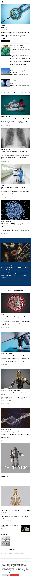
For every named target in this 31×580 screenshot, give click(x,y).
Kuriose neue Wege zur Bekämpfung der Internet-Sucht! (15, 268)
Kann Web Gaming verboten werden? (14, 432)
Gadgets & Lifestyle (13, 265)
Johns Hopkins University (8, 553)
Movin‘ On (4, 27)
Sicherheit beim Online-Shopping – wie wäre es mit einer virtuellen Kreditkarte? (20, 49)
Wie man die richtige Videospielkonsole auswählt (15, 119)
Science (3, 25)
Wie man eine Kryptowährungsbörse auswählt (9, 526)
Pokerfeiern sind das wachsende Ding (14, 356)
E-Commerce (19, 45)
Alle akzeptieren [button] (14, 575)
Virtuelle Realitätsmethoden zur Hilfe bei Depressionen (13, 188)
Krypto (3, 508)
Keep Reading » (6, 280)
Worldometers (21, 553)
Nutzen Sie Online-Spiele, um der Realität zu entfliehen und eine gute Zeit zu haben (15, 318)
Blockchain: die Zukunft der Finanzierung (15, 510)
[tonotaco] (5, 541)
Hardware (4, 116)
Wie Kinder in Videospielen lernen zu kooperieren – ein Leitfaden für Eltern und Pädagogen (13, 224)
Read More (6, 41)
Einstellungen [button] (6, 575)
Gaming (10, 116)
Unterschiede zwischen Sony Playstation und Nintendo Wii (14, 152)
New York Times (16, 553)
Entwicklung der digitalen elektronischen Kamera (15, 394)
